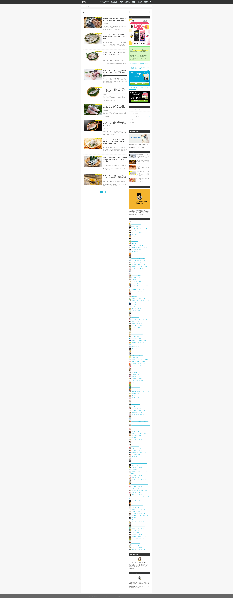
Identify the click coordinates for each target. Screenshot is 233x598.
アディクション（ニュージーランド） (138, 232)
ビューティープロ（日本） (136, 262)
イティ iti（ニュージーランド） (137, 367)
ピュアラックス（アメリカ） (137, 467)
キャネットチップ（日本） (136, 281)
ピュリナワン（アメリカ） (136, 469)
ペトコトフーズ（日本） (136, 454)
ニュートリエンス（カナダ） (137, 439)
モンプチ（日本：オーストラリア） (138, 410)
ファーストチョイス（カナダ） (137, 221)
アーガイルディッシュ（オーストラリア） (139, 247)
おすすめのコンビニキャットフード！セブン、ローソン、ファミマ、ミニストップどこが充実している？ (142, 173)
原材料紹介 (127, 2)
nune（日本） (134, 437)
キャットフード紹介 (114, 2)
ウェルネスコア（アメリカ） (137, 534)
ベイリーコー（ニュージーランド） (138, 260)
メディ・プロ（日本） (135, 399)
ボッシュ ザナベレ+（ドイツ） (137, 270)
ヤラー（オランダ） (135, 545)
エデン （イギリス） (135, 317)
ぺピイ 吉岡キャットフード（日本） (138, 521)
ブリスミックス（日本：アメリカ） (138, 264)
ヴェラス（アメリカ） (135, 530)
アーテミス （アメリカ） (136, 249)
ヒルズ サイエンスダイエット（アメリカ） (139, 490)
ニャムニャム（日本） (135, 441)
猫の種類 (121, 2)
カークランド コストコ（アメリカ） (138, 380)
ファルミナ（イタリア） (136, 327)
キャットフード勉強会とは (104, 2)
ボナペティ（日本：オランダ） (137, 268)
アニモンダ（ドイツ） (135, 243)
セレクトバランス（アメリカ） (137, 494)
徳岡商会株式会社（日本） (136, 372)
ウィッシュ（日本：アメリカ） (137, 540)
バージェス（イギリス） (136, 277)
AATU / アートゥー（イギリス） (137, 226)
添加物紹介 (134, 2)
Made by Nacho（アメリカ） (137, 412)
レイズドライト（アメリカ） (137, 475)
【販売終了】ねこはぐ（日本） (137, 429)
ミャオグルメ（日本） (135, 404)
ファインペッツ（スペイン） (137, 332)
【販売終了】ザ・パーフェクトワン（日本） (139, 515)
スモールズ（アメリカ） (136, 502)
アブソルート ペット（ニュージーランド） (139, 228)
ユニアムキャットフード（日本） (137, 528)
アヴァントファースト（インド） (137, 253)
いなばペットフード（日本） (137, 365)
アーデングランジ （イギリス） (137, 245)
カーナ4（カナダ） (135, 283)
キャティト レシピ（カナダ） (137, 291)
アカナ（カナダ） (134, 230)
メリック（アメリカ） (135, 401)
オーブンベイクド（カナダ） (137, 450)
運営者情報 (146, 2)
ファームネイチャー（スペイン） (137, 325)
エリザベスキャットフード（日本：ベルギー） (140, 319)
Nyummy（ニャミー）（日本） (137, 443)
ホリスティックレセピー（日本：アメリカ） (139, 359)
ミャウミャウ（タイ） (135, 406)
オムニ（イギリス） (135, 446)
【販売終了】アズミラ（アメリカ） (138, 258)
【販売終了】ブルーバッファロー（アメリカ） (140, 266)
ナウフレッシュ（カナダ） (136, 435)
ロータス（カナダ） (135, 393)
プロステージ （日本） (135, 465)
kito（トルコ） (134, 382)
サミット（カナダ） (135, 507)
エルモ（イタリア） (135, 321)
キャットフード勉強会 (117, 596)
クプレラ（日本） (134, 304)
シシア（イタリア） (135, 488)
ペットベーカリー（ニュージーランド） (139, 452)
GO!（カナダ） (134, 348)
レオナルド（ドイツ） (135, 387)
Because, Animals (134, 357)
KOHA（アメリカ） (135, 384)
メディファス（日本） (135, 397)
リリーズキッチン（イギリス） (137, 389)
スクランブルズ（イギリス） (137, 492)
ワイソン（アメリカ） (135, 543)
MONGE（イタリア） (135, 532)
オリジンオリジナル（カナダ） (137, 448)
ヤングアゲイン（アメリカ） (137, 547)
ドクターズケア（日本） (136, 310)
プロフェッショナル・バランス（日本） (139, 463)
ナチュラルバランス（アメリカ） (137, 414)
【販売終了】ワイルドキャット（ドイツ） (139, 536)
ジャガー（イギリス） (135, 370)
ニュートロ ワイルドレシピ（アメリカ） (139, 538)
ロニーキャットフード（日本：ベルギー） (139, 484)
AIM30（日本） (134, 234)
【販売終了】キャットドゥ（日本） (138, 289)
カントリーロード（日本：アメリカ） (138, 298)
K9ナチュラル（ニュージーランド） (138, 329)
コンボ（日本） (134, 296)
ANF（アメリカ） (134, 241)
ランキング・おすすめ (134, 116)
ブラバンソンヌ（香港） (136, 275)
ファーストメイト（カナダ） (137, 334)
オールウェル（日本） (135, 236)
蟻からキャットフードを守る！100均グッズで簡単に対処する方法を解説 (143, 167)
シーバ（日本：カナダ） (136, 500)
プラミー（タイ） (134, 460)
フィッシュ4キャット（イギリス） (138, 336)
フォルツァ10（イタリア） (136, 338)
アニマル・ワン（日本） (136, 511)
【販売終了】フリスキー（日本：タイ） (139, 340)
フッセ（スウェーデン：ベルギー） (138, 361)
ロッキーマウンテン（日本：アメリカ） (139, 481)
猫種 (130, 125)
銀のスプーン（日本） (135, 346)
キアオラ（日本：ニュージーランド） (138, 378)
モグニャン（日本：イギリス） (137, 408)
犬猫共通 (131, 119)
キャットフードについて (135, 109)
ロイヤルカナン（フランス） (137, 486)
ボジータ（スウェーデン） (136, 273)
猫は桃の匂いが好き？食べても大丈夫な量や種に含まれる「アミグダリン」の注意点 (142, 180)
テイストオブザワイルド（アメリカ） (138, 513)
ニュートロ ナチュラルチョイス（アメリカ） (140, 416)
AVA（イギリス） (134, 251)
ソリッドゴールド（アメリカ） (137, 505)
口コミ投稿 (140, 2)
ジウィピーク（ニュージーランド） (138, 549)
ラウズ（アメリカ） (135, 477)
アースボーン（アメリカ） (136, 312)
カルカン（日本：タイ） (136, 376)
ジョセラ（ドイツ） (135, 374)
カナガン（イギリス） (135, 279)
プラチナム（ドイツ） (135, 458)
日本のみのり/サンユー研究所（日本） (138, 433)
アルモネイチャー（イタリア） (137, 238)
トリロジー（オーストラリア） (137, 523)
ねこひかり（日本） (135, 431)
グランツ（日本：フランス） (137, 350)
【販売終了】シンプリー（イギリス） (138, 509)
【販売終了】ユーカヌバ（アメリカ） (138, 323)
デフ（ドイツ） (134, 306)
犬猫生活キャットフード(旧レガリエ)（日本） (140, 479)
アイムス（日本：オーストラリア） (138, 363)
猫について (132, 122)
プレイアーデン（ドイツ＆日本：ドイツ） (139, 456)
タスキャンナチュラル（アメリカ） (138, 526)
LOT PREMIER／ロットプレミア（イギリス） (140, 391)
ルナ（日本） (134, 395)
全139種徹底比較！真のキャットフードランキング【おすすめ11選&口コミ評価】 (143, 162)
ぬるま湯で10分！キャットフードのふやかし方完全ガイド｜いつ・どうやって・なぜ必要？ (142, 156)
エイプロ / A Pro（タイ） (136, 224)
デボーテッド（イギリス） (136, 308)
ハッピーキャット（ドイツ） (137, 355)
